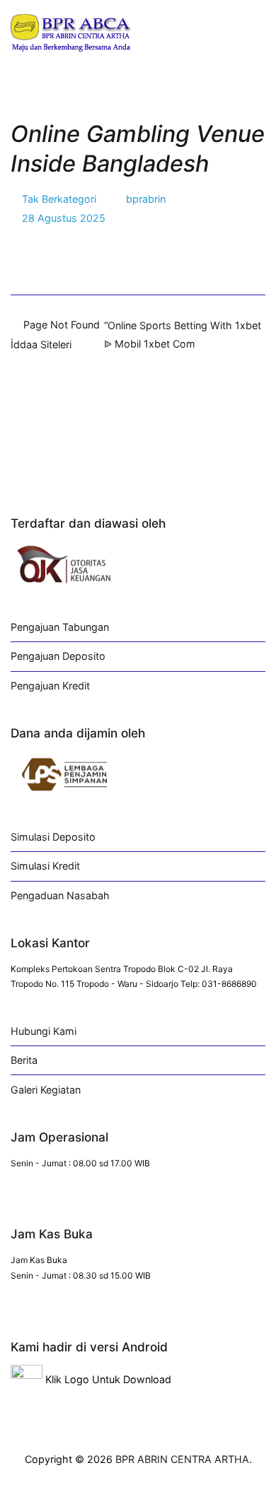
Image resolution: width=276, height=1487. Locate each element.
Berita (24, 1060)
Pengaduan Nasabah (60, 895)
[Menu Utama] (251, 31)
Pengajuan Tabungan (60, 627)
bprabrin (146, 199)
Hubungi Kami (43, 1031)
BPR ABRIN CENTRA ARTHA (182, 1459)
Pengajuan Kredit (50, 686)
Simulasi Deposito (53, 837)
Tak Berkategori (59, 199)
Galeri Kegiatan (46, 1090)
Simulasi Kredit (45, 866)
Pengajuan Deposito (58, 656)
